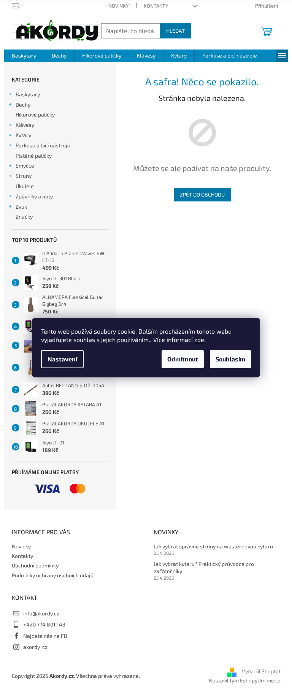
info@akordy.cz (41, 613)
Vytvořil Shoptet (261, 671)
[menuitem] (24, 56)
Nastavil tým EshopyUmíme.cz (245, 680)
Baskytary (28, 94)
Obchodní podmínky (35, 565)
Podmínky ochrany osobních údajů (53, 575)
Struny (24, 176)
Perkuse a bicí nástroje (43, 145)
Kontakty (156, 6)
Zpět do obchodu (202, 194)
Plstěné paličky (34, 155)
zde (199, 339)
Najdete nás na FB (45, 636)
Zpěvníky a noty (34, 196)
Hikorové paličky (35, 114)
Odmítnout (182, 359)
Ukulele (25, 186)
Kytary (23, 135)
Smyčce (25, 165)
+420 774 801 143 (44, 624)
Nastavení (62, 359)
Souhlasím (230, 359)
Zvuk (21, 206)
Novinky (118, 6)
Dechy (23, 104)
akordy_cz (35, 647)
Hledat (175, 30)
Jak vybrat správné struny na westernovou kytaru (213, 546)
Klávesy (25, 124)
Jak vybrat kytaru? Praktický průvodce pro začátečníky (204, 567)
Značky (24, 216)
